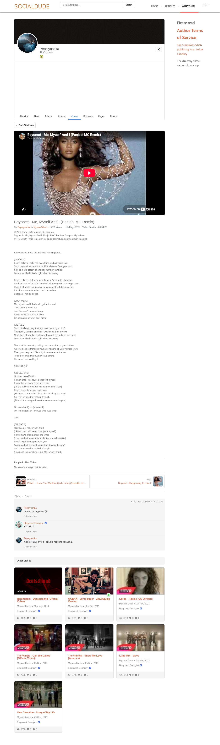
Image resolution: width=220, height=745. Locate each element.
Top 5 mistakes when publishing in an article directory (190, 49)
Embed (28, 496)
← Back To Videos (25, 125)
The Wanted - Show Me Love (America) (85, 657)
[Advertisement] (90, 87)
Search (129, 4)
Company (47, 52)
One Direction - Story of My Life (36, 712)
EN (205, 5)
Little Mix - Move (129, 655)
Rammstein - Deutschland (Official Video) (37, 600)
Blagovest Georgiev (33, 523)
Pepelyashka (49, 49)
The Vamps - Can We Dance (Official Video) (33, 657)
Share (17, 496)
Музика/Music (41, 227)
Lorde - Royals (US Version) (136, 598)
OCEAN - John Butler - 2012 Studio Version (89, 600)
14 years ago (30, 516)
